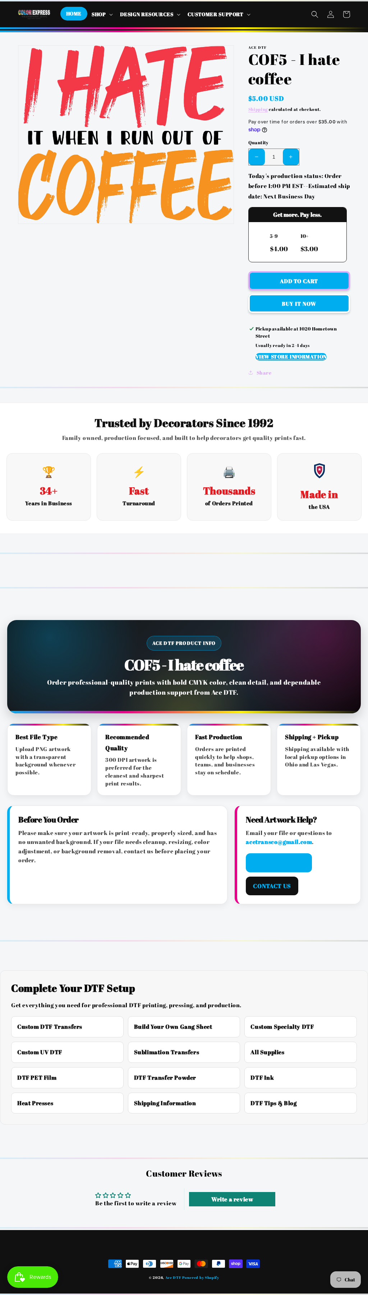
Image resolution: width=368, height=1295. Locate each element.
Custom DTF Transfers (49, 1027)
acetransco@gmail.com (279, 842)
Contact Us (272, 886)
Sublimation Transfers (166, 1052)
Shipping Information (165, 1103)
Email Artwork (278, 863)
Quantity (258, 142)
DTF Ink (262, 1077)
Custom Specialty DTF (282, 1027)
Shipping (258, 109)
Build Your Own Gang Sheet (173, 1027)
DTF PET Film (36, 1077)
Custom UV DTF (39, 1052)
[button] (101, 14)
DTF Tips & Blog (273, 1103)
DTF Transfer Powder (165, 1077)
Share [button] (264, 372)
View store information (291, 356)
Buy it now (299, 303)
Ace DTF (173, 1277)
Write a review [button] (232, 1199)
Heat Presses (35, 1103)
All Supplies (267, 1052)
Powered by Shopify (200, 1277)
